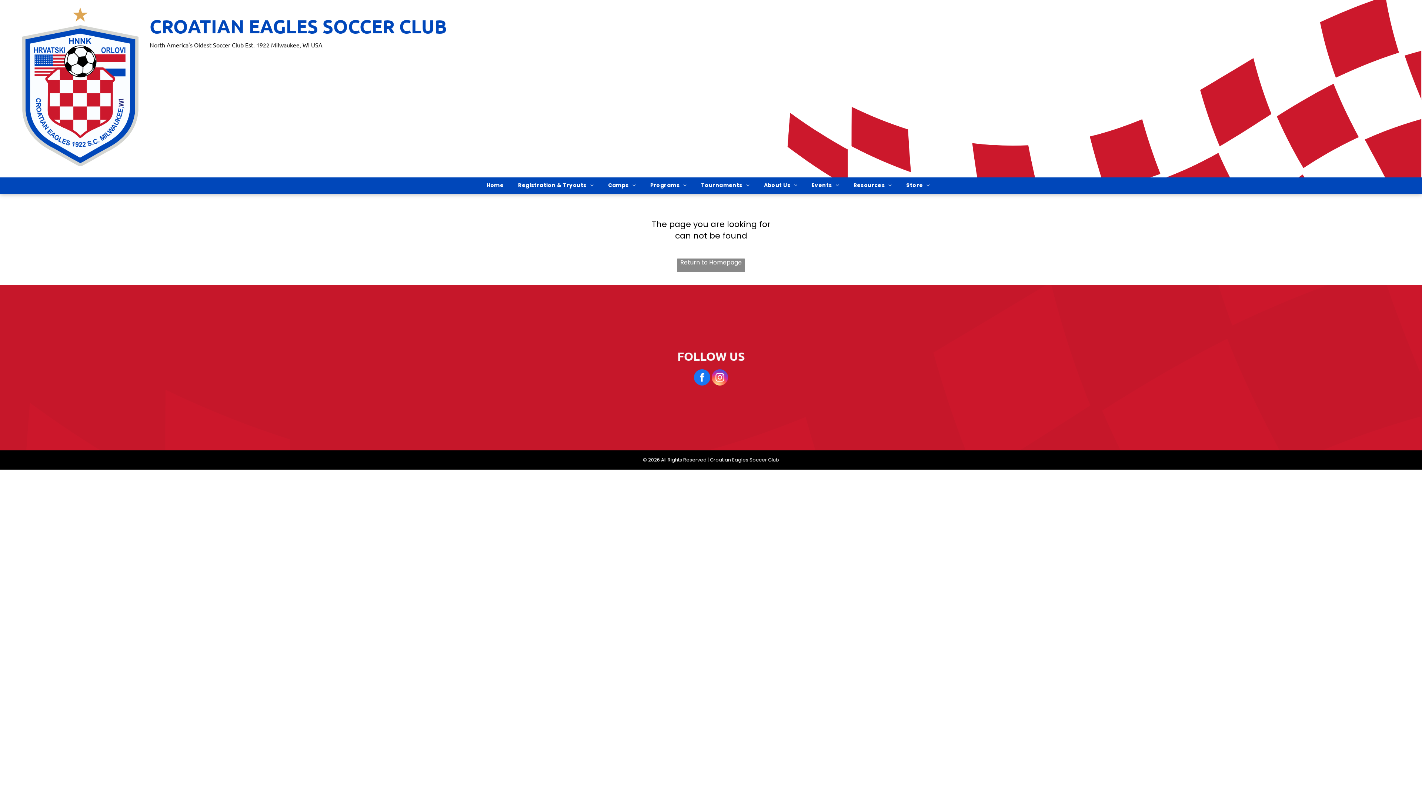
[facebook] (702, 378)
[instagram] (720, 378)
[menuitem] (498, 185)
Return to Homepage (711, 263)
